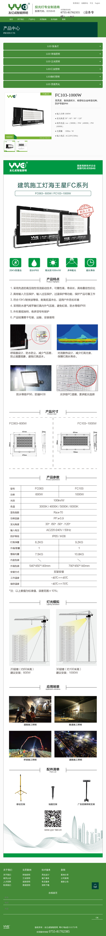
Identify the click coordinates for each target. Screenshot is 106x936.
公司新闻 (65, 878)
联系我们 (76, 3)
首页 (11, 19)
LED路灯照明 (53, 76)
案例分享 (65, 875)
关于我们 (20, 19)
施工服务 (45, 878)
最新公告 (65, 882)
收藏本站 (84, 3)
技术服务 (54, 19)
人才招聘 (7, 882)
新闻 (63, 19)
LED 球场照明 (53, 54)
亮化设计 (45, 875)
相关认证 (7, 878)
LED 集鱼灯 (53, 46)
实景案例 (43, 19)
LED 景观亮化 (53, 84)
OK (97, 918)
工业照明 (26, 878)
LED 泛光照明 (53, 61)
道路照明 (26, 882)
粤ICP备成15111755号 (68, 927)
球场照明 (26, 875)
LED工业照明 (53, 69)
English (97, 3)
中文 (91, 3)
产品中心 (32, 19)
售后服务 (45, 882)
